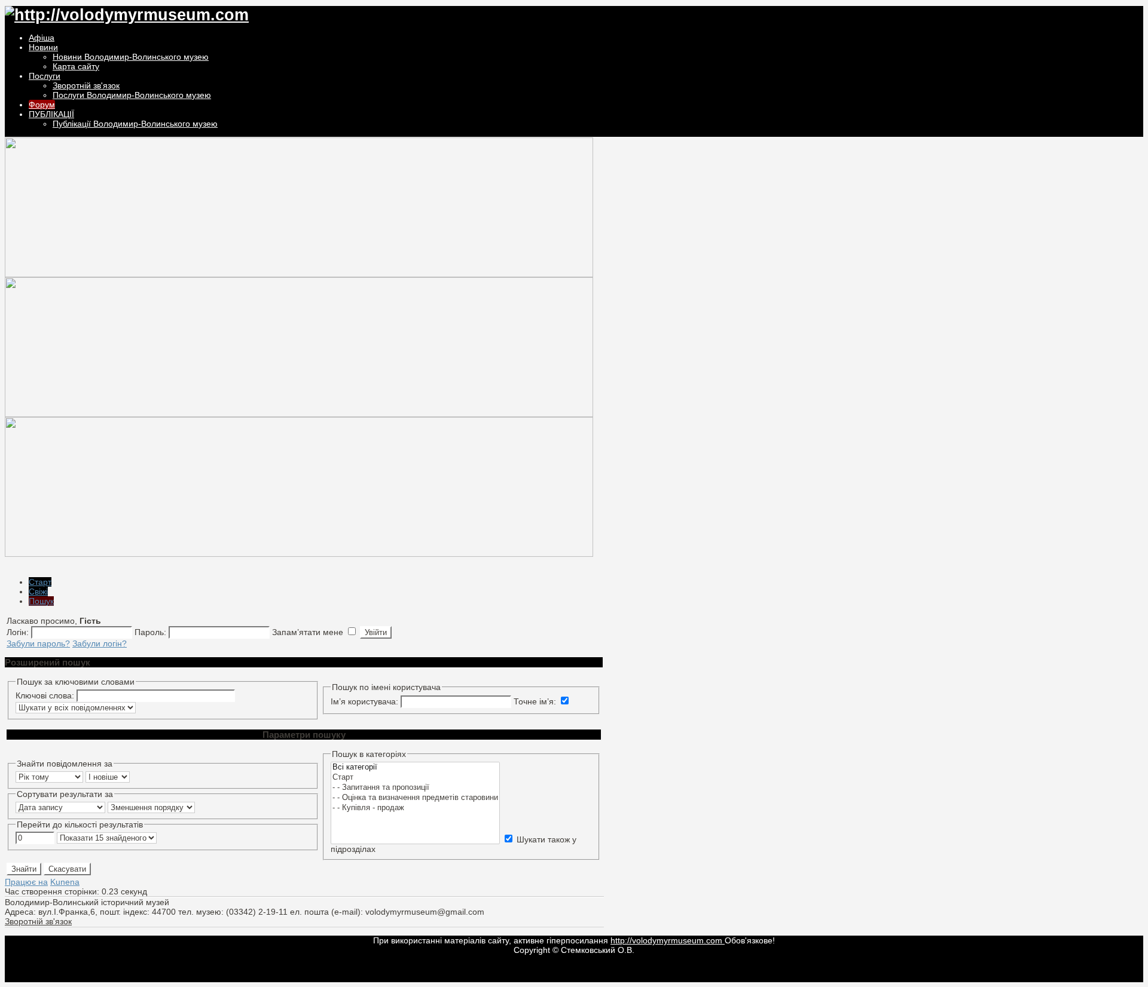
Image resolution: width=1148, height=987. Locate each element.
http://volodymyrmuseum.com (667, 940)
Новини (43, 47)
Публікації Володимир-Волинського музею (135, 123)
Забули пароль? (38, 643)
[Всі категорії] (415, 767)
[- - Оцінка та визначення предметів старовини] (415, 798)
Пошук (41, 601)
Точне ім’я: (536, 701)
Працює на (26, 882)
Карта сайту (76, 66)
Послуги (44, 76)
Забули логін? (99, 643)
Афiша (41, 37)
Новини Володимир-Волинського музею (131, 57)
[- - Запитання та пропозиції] (415, 788)
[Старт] (415, 778)
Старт (40, 582)
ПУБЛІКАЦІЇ (51, 114)
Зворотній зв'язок (86, 85)
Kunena (65, 882)
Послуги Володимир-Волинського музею (132, 95)
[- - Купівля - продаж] (415, 808)
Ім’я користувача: (366, 701)
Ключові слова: (45, 695)
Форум (42, 104)
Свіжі (38, 591)
